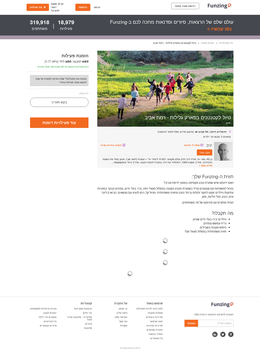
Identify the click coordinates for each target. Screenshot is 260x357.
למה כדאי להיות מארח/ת (149, 308)
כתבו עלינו (122, 312)
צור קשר (123, 321)
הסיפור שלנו (121, 317)
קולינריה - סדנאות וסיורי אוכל (79, 318)
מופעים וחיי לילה (48, 317)
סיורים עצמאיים (48, 325)
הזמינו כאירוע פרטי (111, 145)
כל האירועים (50, 321)
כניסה (97, 7)
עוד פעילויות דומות (59, 122)
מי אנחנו (123, 308)
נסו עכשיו (221, 28)
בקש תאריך (59, 102)
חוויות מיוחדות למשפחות (43, 308)
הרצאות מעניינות (83, 308)
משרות (123, 325)
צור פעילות (36, 7)
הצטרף (191, 323)
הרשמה (83, 7)
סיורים (88, 323)
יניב (209, 145)
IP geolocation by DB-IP (130, 348)
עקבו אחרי (204, 152)
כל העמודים (156, 338)
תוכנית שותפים (155, 329)
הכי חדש (87, 312)
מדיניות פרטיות (154, 325)
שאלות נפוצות (155, 312)
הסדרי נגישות (156, 334)
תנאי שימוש (156, 321)
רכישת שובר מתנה (185, 6)
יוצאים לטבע (50, 312)
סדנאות (88, 328)
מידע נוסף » (205, 165)
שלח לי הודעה (192, 145)
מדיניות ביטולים (154, 317)
